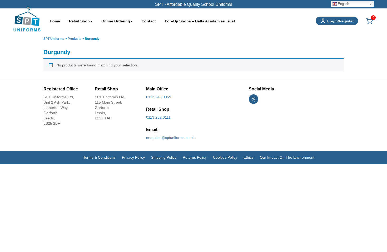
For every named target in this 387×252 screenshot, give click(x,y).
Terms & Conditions (99, 157)
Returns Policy (195, 157)
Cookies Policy (225, 157)
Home (55, 21)
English (343, 4)
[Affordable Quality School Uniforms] (27, 18)
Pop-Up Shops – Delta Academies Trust (200, 21)
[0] (369, 24)
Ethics (249, 157)
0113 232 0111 (158, 117)
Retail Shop (79, 21)
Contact (149, 21)
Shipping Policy (163, 157)
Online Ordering (115, 21)
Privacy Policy (133, 157)
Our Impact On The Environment (287, 157)
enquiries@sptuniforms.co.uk (170, 137)
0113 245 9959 (158, 97)
